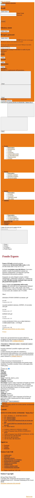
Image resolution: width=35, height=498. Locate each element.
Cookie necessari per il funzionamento (11, 361)
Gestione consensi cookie (11, 466)
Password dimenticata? (7, 18)
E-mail (18, 40)
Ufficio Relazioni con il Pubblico (13, 459)
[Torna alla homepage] (17, 102)
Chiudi (2, 57)
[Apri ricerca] (20, 110)
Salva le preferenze (14, 401)
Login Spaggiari (13, 46)
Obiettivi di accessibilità (10, 463)
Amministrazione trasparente (11, 467)
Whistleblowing (8, 464)
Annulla (3, 100)
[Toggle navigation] (14, 124)
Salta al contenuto (5, 1)
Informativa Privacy (9, 458)
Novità (6, 246)
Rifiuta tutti (14, 344)
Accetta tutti (26, 344)
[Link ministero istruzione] (8, 3)
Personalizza (4, 344)
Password (19, 15)
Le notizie (6, 247)
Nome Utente (20, 13)
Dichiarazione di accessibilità (12, 461)
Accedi (3, 4)
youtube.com (4, 369)
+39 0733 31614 (10, 417)
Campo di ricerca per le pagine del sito (11, 227)
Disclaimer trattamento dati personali (10, 483)
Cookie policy (8, 455)
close (2, 131)
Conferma (9, 100)
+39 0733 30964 (10, 419)
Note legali (7, 456)
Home (5, 244)
